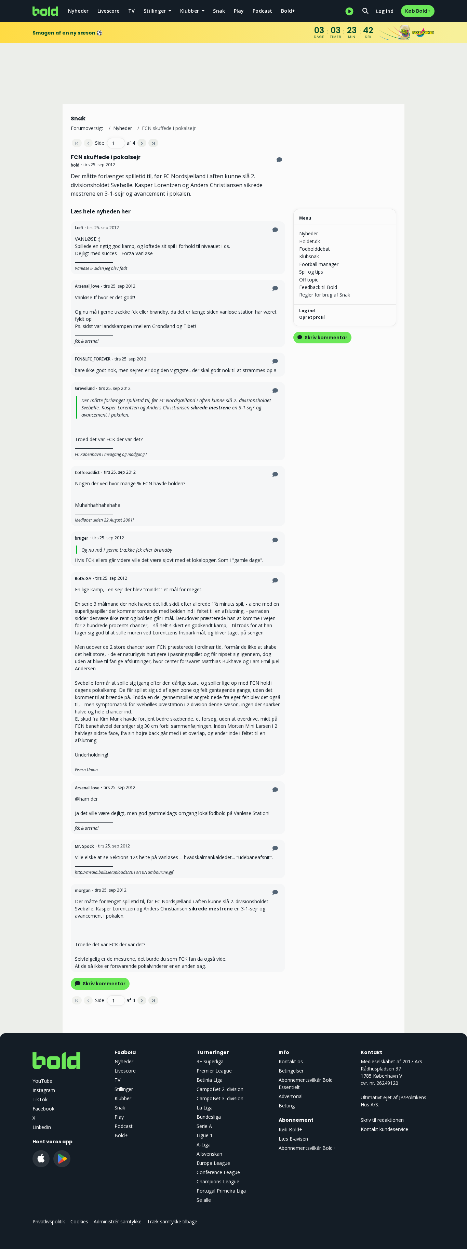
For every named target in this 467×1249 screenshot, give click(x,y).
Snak (219, 11)
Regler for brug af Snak (324, 294)
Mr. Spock (84, 846)
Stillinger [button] (155, 11)
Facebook (43, 1108)
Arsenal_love (87, 286)
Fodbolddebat (314, 249)
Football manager (318, 264)
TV (131, 11)
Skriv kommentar (103, 983)
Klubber (123, 1098)
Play (239, 11)
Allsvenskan (209, 1154)
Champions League (218, 1181)
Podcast (262, 11)
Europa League (213, 1163)
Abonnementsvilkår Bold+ (307, 1148)
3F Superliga (210, 1061)
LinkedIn (41, 1127)
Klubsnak (309, 256)
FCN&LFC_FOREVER (92, 359)
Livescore (108, 11)
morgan (83, 890)
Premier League (214, 1070)
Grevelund (85, 388)
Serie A (204, 1126)
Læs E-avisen (293, 1138)
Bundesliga (209, 1117)
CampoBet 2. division (220, 1089)
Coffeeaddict (87, 472)
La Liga (205, 1107)
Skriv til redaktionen (382, 1120)
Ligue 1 (205, 1135)
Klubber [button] (190, 11)
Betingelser (291, 1070)
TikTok (40, 1099)
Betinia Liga (210, 1080)
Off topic (308, 279)
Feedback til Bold (318, 287)
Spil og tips (311, 271)
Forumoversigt (87, 128)
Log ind (384, 11)
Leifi (79, 228)
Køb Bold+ (417, 11)
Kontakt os (291, 1061)
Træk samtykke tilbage (172, 1221)
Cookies (79, 1221)
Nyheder (78, 11)
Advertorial (291, 1096)
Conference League (218, 1172)
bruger (81, 538)
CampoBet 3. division (220, 1098)
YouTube (42, 1081)
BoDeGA (83, 578)
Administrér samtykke (118, 1221)
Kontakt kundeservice (384, 1129)
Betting (287, 1105)
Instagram (43, 1090)
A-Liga (204, 1144)
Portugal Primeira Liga (221, 1190)
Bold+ (288, 11)
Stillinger (124, 1089)
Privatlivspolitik (48, 1221)
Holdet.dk (309, 241)
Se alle (204, 1200)
